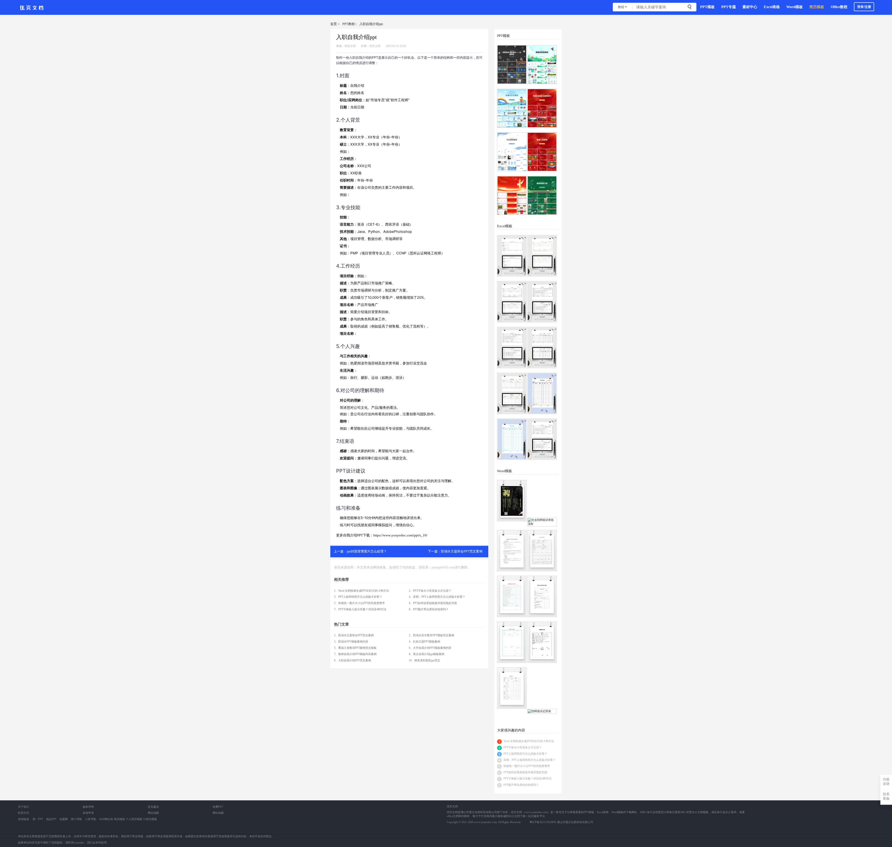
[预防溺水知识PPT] (542, 64)
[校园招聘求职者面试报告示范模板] (542, 596)
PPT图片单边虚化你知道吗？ (521, 784)
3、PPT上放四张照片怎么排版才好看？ (358, 596)
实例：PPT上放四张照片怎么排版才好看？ (529, 760)
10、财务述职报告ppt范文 (424, 660)
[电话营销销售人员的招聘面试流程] (512, 550)
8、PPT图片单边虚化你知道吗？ (429, 609)
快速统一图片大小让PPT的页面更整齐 (526, 766)
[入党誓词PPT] (512, 195)
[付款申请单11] (542, 302)
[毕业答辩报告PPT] (512, 152)
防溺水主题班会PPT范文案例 (461, 551)
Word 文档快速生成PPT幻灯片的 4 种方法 (528, 741)
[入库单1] (542, 347)
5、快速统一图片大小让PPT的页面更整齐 (359, 603)
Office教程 (839, 7)
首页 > (335, 24)
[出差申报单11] (542, 256)
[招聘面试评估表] (542, 642)
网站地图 (153, 813)
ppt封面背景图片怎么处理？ (367, 551)
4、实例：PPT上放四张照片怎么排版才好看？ (437, 596)
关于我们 (23, 806)
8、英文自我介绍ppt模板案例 (426, 654)
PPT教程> (349, 24)
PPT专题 (728, 7)
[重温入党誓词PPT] (542, 152)
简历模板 (816, 7)
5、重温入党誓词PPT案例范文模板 (355, 647)
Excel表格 (772, 7)
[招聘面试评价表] (512, 688)
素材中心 (749, 7)
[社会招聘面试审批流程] (542, 522)
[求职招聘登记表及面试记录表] (542, 550)
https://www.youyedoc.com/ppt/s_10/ (400, 535)
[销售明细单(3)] (512, 439)
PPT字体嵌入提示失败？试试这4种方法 (527, 778)
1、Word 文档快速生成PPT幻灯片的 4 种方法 (361, 590)
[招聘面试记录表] (542, 711)
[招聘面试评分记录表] (512, 642)
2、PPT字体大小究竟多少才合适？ (430, 590)
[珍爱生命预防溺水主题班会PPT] (512, 64)
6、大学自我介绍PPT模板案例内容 (430, 647)
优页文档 (350, 46)
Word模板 (794, 7)
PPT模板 (707, 7)
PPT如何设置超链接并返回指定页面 (525, 772)
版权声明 (88, 806)
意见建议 (153, 806)
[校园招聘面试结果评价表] (512, 596)
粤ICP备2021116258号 (542, 822)
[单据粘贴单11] (512, 256)
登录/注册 (864, 7)
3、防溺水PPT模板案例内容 (351, 641)
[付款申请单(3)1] (512, 347)
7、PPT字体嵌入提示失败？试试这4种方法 (360, 609)
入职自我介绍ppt (371, 24)
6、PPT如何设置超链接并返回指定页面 (433, 603)
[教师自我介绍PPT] (542, 195)
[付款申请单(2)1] (542, 439)
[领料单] (512, 393)
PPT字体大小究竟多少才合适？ (522, 747)
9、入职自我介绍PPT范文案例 (352, 660)
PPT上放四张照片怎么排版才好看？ (525, 753)
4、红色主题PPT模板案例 (424, 641)
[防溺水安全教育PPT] (512, 108)
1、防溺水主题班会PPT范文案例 (354, 635)
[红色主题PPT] (542, 108)
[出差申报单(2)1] (512, 302)
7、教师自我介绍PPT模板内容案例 (355, 654)
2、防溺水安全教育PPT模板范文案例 (431, 635)
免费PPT (218, 806)
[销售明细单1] (542, 393)
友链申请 (88, 813)
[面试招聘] (512, 500)
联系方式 (23, 813)
